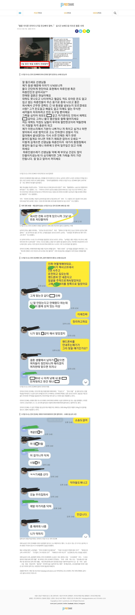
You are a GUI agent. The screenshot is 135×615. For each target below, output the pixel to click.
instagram (82, 603)
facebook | (71, 603)
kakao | (76, 603)
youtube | (60, 603)
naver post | (53, 603)
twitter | (65, 603)
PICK (38, 13)
